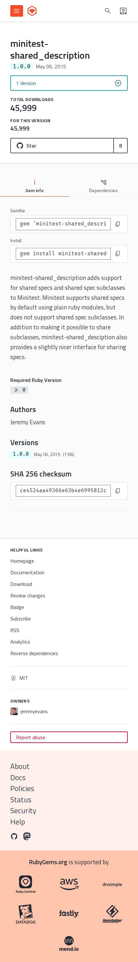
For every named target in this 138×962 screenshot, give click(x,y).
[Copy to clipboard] (117, 224)
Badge (17, 607)
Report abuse (30, 737)
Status (20, 799)
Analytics (20, 642)
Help (17, 821)
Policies (22, 788)
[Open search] (108, 11)
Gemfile (17, 210)
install (16, 240)
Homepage (22, 561)
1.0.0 (21, 454)
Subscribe (20, 618)
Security (23, 810)
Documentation (27, 572)
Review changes (27, 595)
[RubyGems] (32, 11)
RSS (14, 630)
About (20, 766)
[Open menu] (16, 11)
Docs (18, 777)
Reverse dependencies (34, 653)
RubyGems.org (48, 861)
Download (21, 584)
